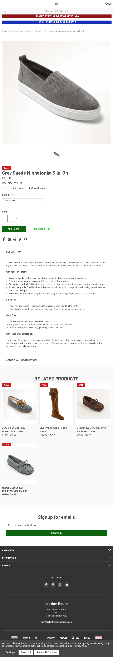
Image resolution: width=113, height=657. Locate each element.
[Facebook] (3, 239)
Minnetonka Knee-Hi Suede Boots (53, 430)
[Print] (14, 239)
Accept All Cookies (47, 652)
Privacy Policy (80, 645)
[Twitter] (20, 239)
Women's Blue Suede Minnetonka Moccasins (14, 490)
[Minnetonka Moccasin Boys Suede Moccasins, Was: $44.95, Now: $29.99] (93, 404)
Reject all (26, 652)
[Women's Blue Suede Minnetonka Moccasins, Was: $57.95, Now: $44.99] (19, 463)
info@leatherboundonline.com (58, 622)
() (109, 4)
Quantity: (7, 212)
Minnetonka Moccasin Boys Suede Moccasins (91, 430)
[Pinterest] (25, 239)
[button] (37, 188)
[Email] (9, 239)
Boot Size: (7, 195)
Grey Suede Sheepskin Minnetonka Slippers (13, 430)
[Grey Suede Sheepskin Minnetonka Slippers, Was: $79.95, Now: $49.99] (19, 404)
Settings (10, 652)
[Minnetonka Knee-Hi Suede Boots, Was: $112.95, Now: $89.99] (56, 404)
